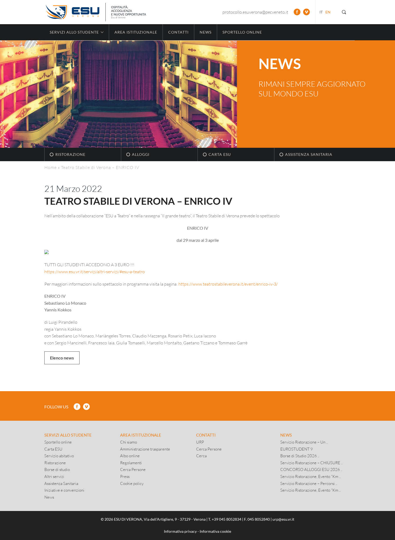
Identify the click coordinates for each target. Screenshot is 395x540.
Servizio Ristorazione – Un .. (304, 442)
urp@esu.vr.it (283, 519)
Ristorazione (70, 154)
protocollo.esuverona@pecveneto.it (255, 12)
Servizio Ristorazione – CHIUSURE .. (311, 462)
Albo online (130, 455)
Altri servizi (54, 476)
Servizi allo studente (68, 435)
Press (125, 476)
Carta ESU (220, 154)
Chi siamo (128, 442)
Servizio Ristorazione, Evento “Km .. (310, 476)
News (205, 32)
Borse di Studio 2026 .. (299, 455)
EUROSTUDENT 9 (296, 449)
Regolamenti (131, 462)
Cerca (201, 455)
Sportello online (242, 32)
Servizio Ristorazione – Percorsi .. (308, 483)
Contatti (178, 32)
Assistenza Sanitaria (308, 154)
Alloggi (140, 154)
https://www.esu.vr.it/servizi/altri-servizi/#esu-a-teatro (94, 271)
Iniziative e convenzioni (64, 490)
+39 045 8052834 (226, 519)
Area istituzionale (135, 32)
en (328, 12)
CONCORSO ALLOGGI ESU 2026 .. (311, 469)
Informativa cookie (215, 531)
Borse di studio (57, 469)
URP (200, 442)
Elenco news (62, 357)
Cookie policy (131, 483)
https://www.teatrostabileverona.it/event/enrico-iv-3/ (228, 283)
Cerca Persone (133, 469)
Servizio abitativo (59, 455)
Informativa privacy (180, 531)
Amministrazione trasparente (145, 449)
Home (50, 167)
